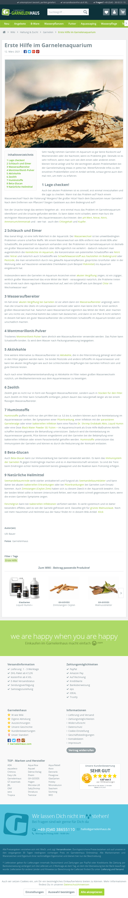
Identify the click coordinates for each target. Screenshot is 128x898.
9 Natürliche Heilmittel (20, 186)
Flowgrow (53, 775)
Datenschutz (75, 726)
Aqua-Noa (33, 765)
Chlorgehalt (65, 221)
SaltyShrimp (34, 788)
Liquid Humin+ (24, 604)
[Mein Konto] (114, 12)
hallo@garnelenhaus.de (96, 829)
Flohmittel (88, 264)
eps (72, 689)
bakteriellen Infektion (44, 423)
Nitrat (96, 217)
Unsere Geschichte (22, 726)
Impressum (74, 742)
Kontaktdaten (75, 738)
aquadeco (12, 768)
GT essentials (14, 781)
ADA (10, 765)
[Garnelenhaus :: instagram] (23, 740)
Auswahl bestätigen (61, 892)
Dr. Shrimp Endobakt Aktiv (92, 423)
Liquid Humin (115, 423)
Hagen (31, 781)
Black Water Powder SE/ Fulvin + (40, 427)
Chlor (106, 283)
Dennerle (53, 771)
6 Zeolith (12, 176)
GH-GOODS (33, 778)
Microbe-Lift (34, 785)
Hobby (51, 781)
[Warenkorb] (122, 12)
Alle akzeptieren (91, 892)
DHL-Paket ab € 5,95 (22, 673)
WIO (50, 795)
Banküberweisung (80, 685)
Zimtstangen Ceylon (64, 604)
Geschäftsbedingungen (81, 734)
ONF (10, 788)
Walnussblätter (103, 604)
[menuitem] (68, 12)
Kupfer (82, 221)
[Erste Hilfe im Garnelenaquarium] (64, 103)
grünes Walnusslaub (101, 507)
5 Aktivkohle (14, 173)
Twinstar (32, 795)
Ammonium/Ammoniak (17, 221)
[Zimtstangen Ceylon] (64, 588)
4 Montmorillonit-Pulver (20, 170)
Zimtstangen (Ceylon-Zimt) (36, 488)
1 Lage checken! (16, 160)
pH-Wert (87, 217)
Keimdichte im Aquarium (40, 252)
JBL (9, 785)
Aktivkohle (65, 355)
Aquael (31, 768)
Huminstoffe (11, 415)
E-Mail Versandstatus (22, 681)
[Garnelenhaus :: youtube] (19, 740)
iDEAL (73, 693)
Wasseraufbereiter (90, 302)
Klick (100, 511)
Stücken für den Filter (110, 393)
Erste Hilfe (11, 560)
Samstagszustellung (22, 689)
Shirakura (33, 791)
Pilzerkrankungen (74, 484)
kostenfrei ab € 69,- (21, 677)
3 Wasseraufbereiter (18, 166)
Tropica (11, 795)
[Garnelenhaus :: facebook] (10, 740)
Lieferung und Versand (81, 715)
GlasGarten (54, 778)
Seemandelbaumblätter (92, 480)
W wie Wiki (18, 715)
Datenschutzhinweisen (76, 884)
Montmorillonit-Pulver (28, 336)
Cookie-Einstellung (78, 730)
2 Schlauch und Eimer (19, 163)
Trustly (74, 697)
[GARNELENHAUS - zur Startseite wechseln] (20, 12)
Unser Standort (19, 734)
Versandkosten (63, 849)
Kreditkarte (76, 681)
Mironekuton (55, 785)
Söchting (52, 791)
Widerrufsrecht (76, 722)
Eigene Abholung (21, 718)
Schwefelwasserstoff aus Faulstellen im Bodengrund (87, 256)
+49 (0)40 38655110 (56, 829)
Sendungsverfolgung (22, 685)
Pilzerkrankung (65, 419)
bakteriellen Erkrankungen (39, 484)
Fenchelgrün (11, 503)
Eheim (31, 775)
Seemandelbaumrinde (17, 480)
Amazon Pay (76, 673)
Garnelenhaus (14, 778)
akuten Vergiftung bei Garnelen (36, 302)
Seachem (53, 788)
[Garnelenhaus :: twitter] (14, 740)
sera (10, 791)
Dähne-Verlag (34, 771)
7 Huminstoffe (15, 180)
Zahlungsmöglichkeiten (81, 718)
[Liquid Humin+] (24, 588)
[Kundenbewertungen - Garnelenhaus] (100, 778)
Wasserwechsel (83, 236)
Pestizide (9, 260)
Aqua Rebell (54, 765)
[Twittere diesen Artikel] (29, 51)
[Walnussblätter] (104, 588)
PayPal (73, 669)
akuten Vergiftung (87, 275)
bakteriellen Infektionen (43, 503)
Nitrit (104, 217)
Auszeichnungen (21, 722)
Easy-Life (12, 775)
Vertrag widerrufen (81, 750)
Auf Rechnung (78, 677)
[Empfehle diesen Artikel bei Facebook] (25, 51)
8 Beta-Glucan (14, 183)
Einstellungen (35, 892)
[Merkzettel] (106, 12)
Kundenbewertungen (23, 730)
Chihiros (12, 771)
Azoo (51, 768)
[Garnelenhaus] (4, 32)
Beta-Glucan (17, 458)
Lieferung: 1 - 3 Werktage (25, 669)
